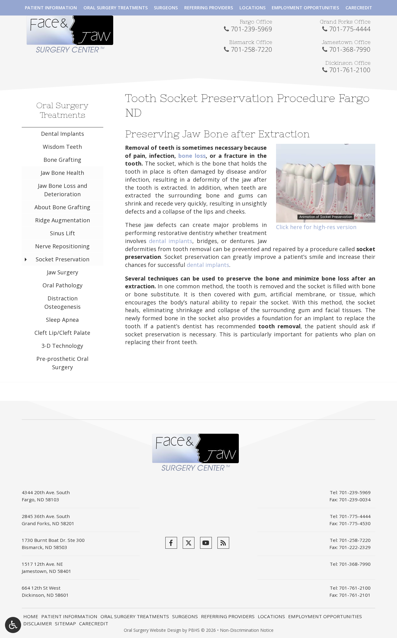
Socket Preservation (62, 259)
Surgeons (166, 7)
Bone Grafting (62, 159)
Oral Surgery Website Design (152, 630)
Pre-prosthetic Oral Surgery (62, 363)
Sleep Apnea (62, 319)
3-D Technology (62, 345)
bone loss (192, 155)
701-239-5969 (251, 28)
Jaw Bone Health (62, 172)
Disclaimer (37, 623)
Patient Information (51, 7)
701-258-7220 (251, 49)
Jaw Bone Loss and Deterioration (62, 190)
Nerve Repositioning (62, 246)
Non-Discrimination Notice (247, 630)
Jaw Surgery (62, 272)
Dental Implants (62, 133)
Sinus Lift (62, 233)
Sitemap (65, 623)
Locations (252, 7)
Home (30, 616)
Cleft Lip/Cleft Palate (62, 332)
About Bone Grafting (62, 207)
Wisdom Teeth (62, 146)
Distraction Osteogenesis (62, 302)
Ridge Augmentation (62, 220)
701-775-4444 (350, 28)
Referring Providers (208, 7)
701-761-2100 (350, 69)
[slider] (325, 218)
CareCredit (359, 7)
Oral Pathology (62, 285)
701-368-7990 (350, 49)
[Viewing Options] (13, 625)
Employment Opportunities (305, 7)
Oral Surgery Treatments (115, 7)
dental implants (170, 241)
